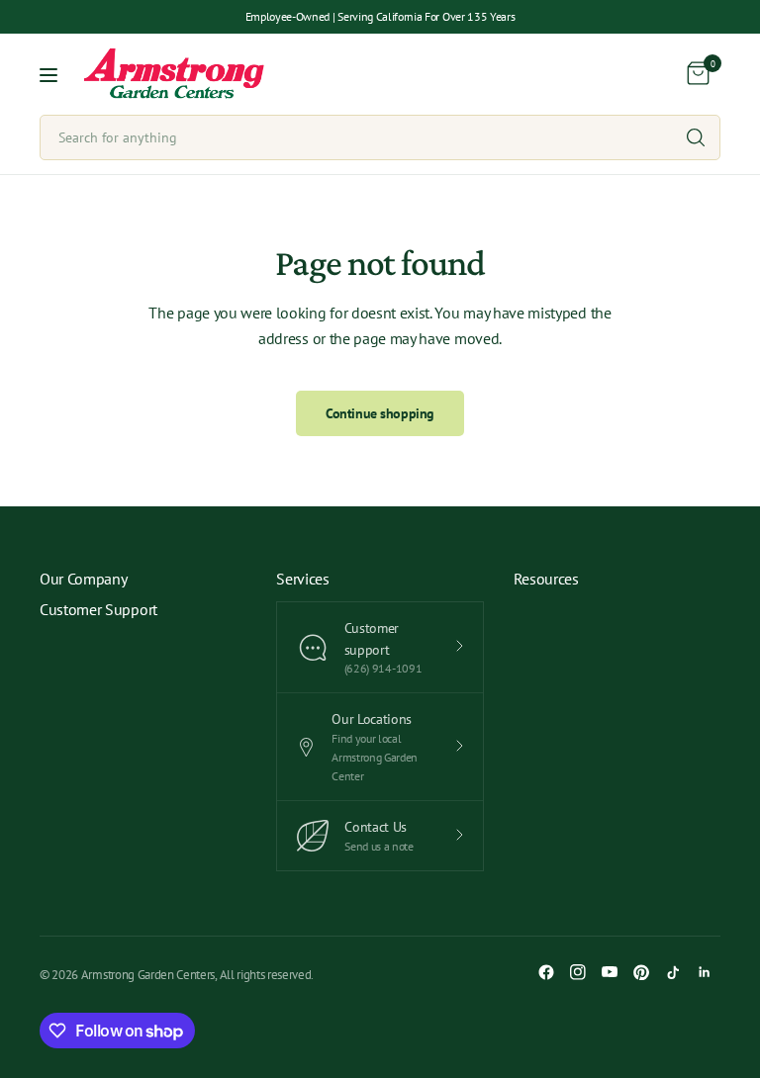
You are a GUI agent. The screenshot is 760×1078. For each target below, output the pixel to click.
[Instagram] (578, 972)
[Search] (695, 137)
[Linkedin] (704, 972)
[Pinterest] (641, 972)
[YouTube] (609, 972)
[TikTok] (673, 972)
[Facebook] (546, 972)
